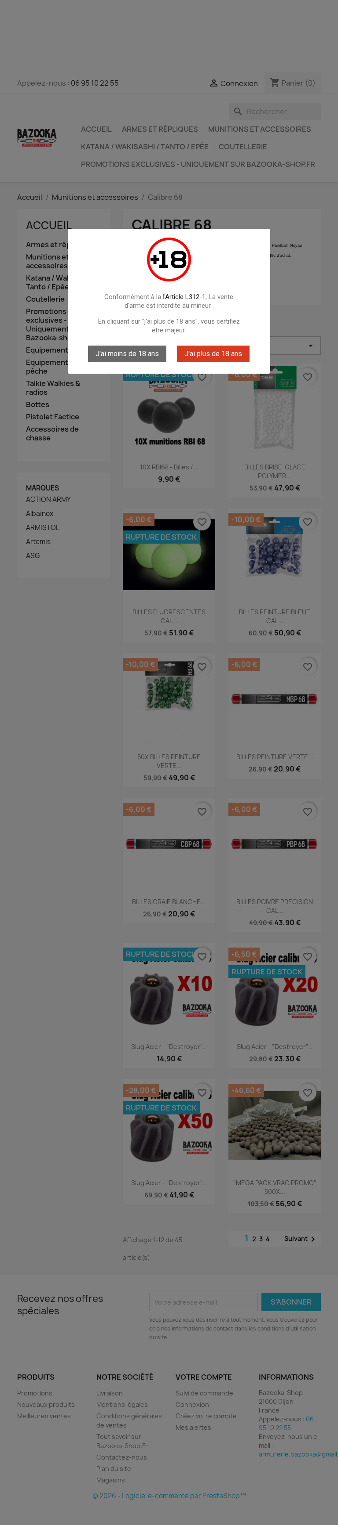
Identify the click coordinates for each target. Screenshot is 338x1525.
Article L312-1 (185, 297)
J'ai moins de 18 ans (127, 354)
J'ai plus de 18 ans (213, 354)
